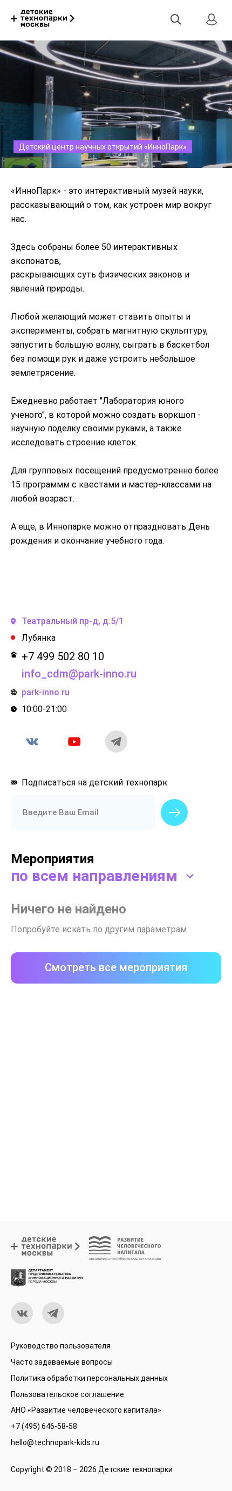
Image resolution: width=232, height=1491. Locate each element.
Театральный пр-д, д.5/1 (73, 621)
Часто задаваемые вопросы (62, 1362)
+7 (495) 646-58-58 (44, 1426)
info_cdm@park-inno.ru (79, 673)
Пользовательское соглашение (67, 1394)
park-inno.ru (46, 692)
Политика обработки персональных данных (89, 1378)
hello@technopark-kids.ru (55, 1442)
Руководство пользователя (61, 1345)
